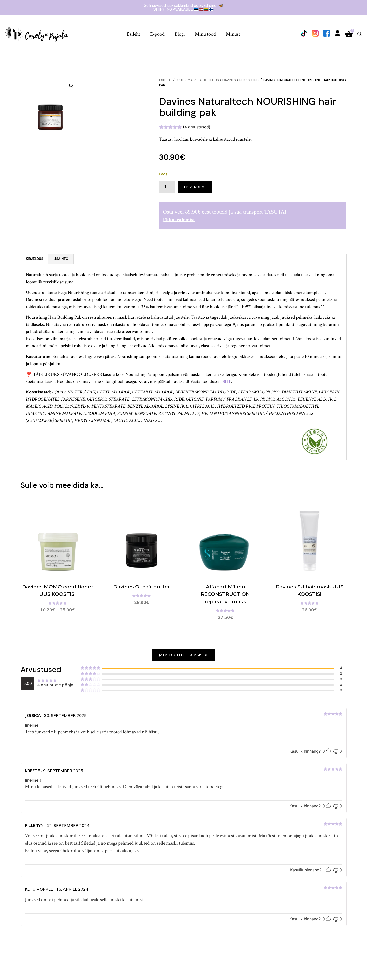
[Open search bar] (359, 34)
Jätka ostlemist (179, 219)
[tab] (34, 259)
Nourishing (249, 80)
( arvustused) (196, 126)
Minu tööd (205, 34)
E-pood (157, 34)
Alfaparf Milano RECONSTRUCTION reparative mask (225, 594)
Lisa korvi (195, 187)
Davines (229, 80)
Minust (233, 34)
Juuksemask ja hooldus (197, 80)
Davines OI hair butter (141, 587)
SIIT (227, 381)
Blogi (180, 34)
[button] (71, 85)
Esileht (133, 34)
